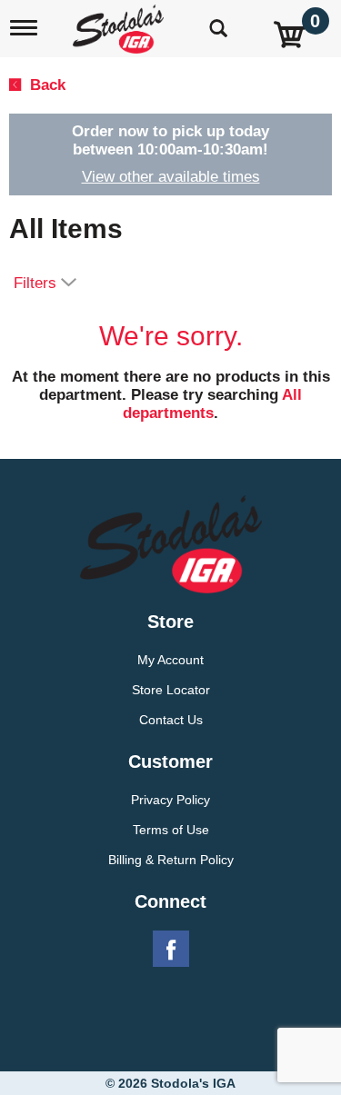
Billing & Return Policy (171, 859)
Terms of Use (171, 829)
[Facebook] (171, 950)
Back (45, 85)
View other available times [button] (171, 176)
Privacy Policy (170, 799)
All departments (212, 404)
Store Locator (171, 689)
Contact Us (171, 719)
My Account (170, 659)
